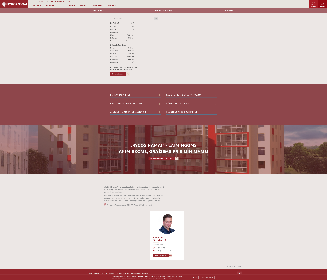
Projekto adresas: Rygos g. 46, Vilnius (61, 1)
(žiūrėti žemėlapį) (145, 205)
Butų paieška (322, 5)
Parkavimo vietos (120, 95)
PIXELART (238, 266)
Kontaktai (112, 5)
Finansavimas (98, 5)
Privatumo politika (207, 277)
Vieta (62, 5)
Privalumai (50, 5)
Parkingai (229, 10)
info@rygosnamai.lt (164, 251)
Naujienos (84, 5)
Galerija (72, 5)
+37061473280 (162, 248)
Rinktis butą (36, 5)
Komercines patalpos (163, 10)
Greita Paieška (98, 10)
